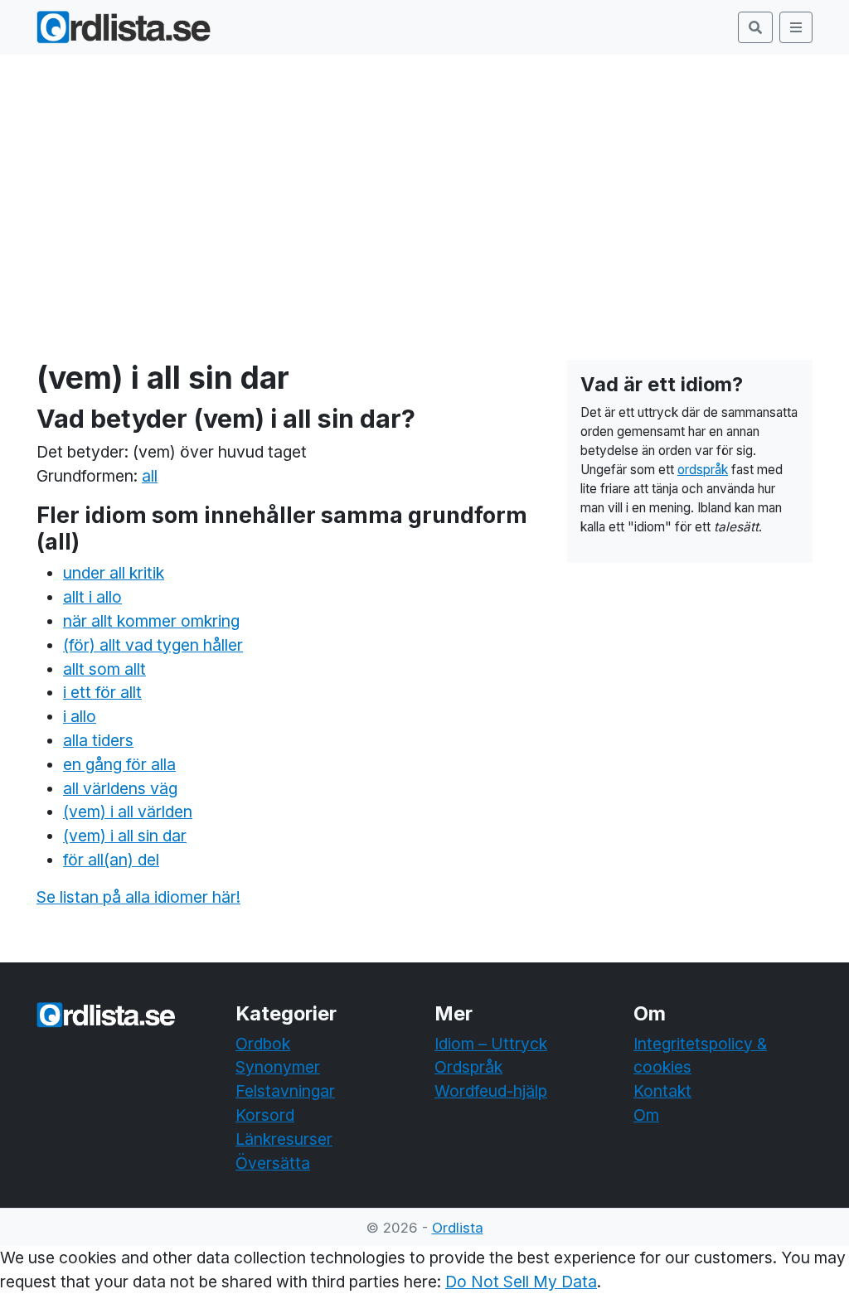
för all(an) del (111, 860)
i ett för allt (102, 692)
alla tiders (98, 740)
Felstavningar (285, 1091)
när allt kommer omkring (151, 621)
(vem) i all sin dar (125, 836)
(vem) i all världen (127, 811)
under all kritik (113, 573)
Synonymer (277, 1067)
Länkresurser (283, 1139)
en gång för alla (119, 764)
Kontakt (662, 1091)
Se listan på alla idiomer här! (138, 897)
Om (646, 1115)
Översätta (272, 1163)
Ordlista (457, 1227)
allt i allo (92, 597)
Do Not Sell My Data (521, 1282)
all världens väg (120, 788)
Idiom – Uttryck (490, 1044)
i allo (79, 716)
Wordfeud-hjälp (490, 1091)
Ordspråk (468, 1067)
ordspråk (702, 469)
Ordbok (262, 1044)
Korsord (264, 1115)
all (150, 476)
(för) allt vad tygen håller (153, 645)
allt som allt (104, 669)
